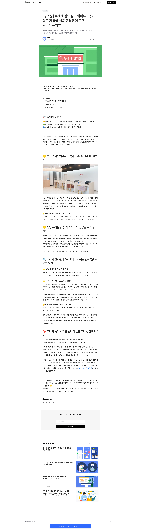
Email (57, 418)
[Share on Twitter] (90, 39)
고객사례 (45, 10)
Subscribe (70, 426)
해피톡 (48, 38)
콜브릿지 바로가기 (97, 2)
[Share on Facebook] (87, 40)
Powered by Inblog (111, 521)
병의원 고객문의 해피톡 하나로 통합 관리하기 (70, 526)
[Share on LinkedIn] (93, 39)
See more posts (93, 444)
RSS (104, 521)
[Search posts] (104, 2)
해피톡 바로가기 (87, 2)
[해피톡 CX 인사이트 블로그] (30, 2)
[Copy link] (97, 40)
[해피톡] (44, 39)
